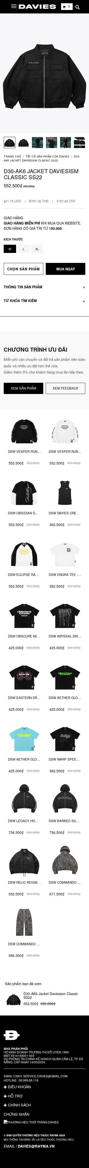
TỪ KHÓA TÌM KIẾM (20, 300)
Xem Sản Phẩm (23, 388)
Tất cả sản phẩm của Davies (47, 156)
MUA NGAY (65, 268)
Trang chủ (12, 156)
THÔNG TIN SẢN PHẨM (23, 286)
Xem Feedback (65, 388)
